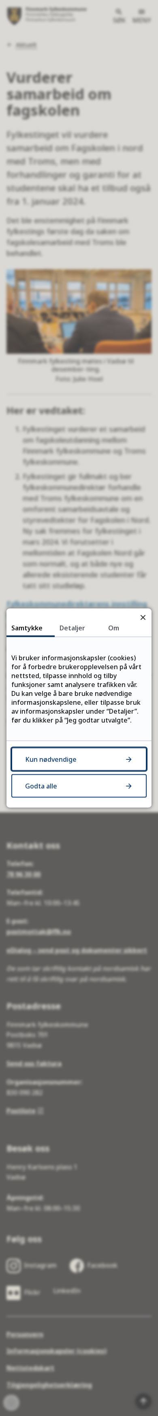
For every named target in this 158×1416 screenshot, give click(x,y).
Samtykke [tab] (27, 627)
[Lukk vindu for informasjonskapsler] (142, 617)
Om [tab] (113, 627)
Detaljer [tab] (72, 627)
